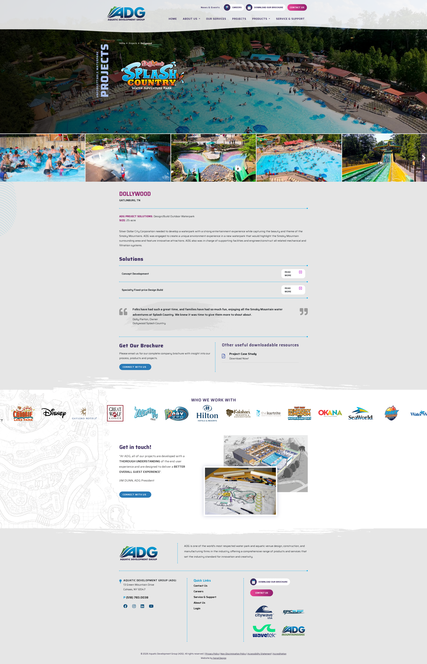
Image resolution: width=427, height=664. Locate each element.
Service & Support (290, 19)
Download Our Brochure (268, 7)
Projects (239, 19)
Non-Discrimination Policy (233, 653)
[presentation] (3, 158)
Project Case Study (243, 354)
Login (197, 608)
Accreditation (279, 653)
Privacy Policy (212, 653)
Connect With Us (134, 367)
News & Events (210, 7)
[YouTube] (151, 606)
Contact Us (297, 7)
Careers (237, 7)
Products (260, 19)
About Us (190, 19)
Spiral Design (219, 658)
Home (173, 19)
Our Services (216, 19)
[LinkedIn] (142, 606)
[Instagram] (134, 606)
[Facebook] (125, 606)
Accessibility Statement (259, 653)
